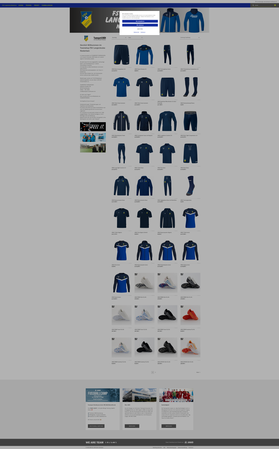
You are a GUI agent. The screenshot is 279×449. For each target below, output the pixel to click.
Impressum (143, 32)
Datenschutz (136, 32)
